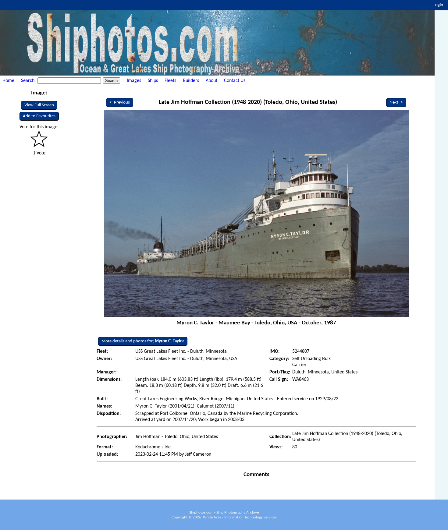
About (211, 80)
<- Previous (119, 102)
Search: (29, 80)
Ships (153, 80)
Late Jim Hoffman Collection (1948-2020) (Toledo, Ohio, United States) (248, 102)
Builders (191, 80)
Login (438, 5)
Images (134, 80)
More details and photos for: (142, 341)
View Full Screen (39, 105)
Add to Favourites (39, 116)
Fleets (170, 80)
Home (8, 80)
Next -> (396, 102)
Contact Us (234, 80)
